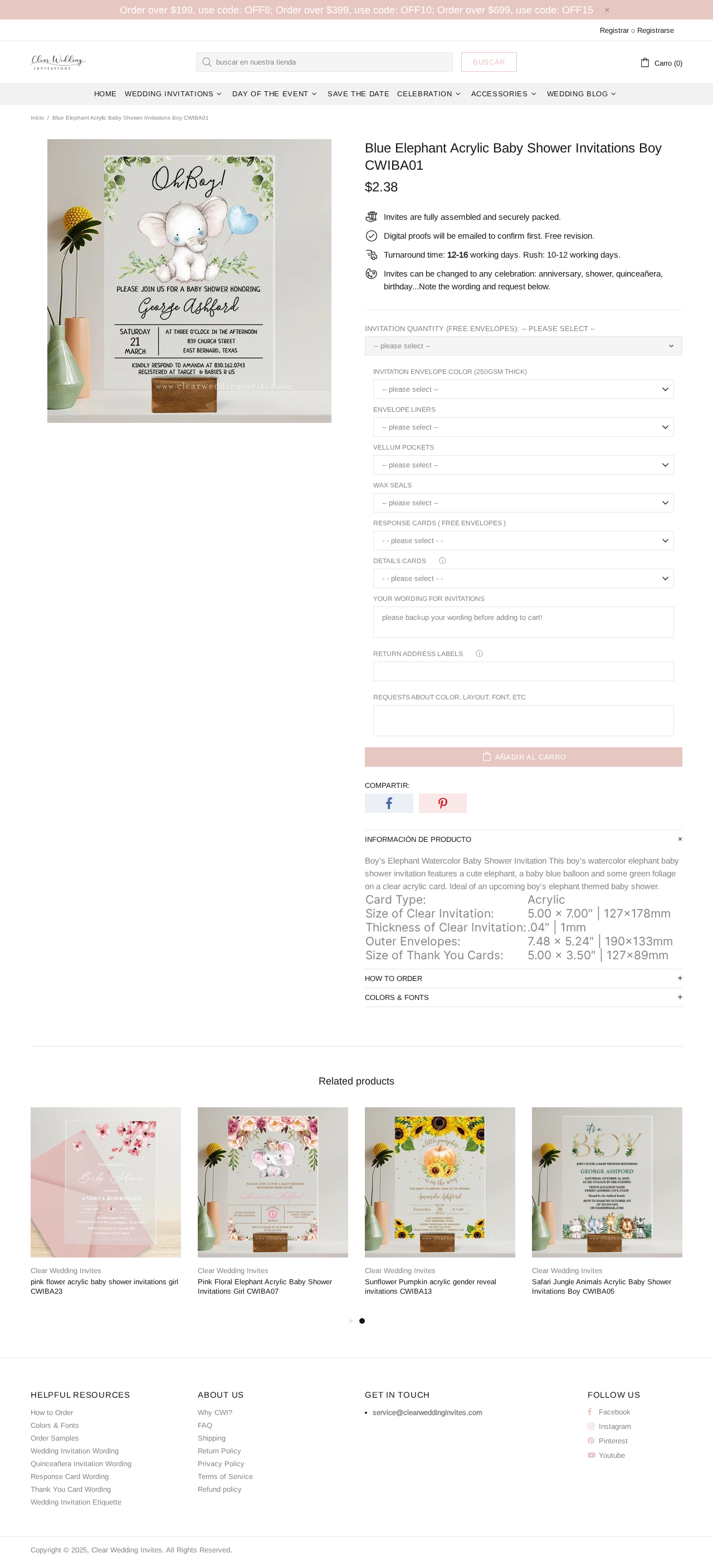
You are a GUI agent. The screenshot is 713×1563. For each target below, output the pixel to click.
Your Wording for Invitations (429, 599)
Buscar (489, 62)
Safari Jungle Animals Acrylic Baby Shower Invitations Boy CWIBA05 (601, 1286)
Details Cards (399, 561)
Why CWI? (215, 1412)
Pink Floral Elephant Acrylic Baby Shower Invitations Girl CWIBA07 (265, 1286)
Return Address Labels (418, 654)
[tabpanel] (440, 1210)
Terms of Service (225, 1476)
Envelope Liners (404, 409)
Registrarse (655, 30)
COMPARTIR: (387, 785)
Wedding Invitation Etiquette (76, 1502)
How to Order (52, 1412)
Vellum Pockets (403, 447)
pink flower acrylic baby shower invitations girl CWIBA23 (104, 1286)
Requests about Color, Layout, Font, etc (449, 697)
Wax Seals (392, 485)
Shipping (212, 1438)
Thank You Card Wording (71, 1489)
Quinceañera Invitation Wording (81, 1464)
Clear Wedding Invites (58, 61)
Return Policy (219, 1451)
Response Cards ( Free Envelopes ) (439, 523)
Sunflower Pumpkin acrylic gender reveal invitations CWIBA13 (430, 1286)
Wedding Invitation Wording (75, 1451)
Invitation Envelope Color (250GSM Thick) (450, 372)
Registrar (614, 30)
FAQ (205, 1425)
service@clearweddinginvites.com (427, 1412)
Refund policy (220, 1489)
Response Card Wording (70, 1476)
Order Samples (55, 1438)
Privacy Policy (221, 1464)
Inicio (37, 118)
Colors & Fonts (55, 1425)
